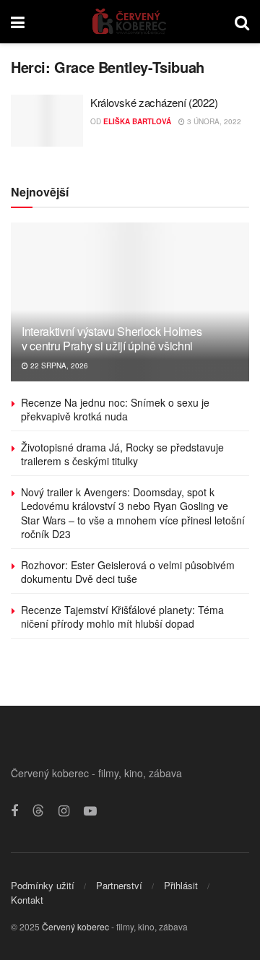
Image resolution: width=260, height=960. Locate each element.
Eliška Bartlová (137, 121)
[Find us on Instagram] (63, 811)
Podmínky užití (42, 885)
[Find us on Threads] (38, 811)
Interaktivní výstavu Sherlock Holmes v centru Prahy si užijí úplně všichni (112, 339)
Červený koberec (75, 926)
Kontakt (27, 900)
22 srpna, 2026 (58, 365)
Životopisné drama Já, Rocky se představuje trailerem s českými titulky (122, 454)
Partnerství (119, 885)
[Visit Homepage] (129, 21)
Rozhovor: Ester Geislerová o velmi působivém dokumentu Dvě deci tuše (128, 572)
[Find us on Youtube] (90, 811)
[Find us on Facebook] (14, 811)
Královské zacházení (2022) (153, 102)
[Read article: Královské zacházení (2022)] (47, 121)
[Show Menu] (18, 21)
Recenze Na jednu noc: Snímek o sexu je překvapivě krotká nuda (115, 409)
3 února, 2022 (213, 121)
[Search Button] (242, 21)
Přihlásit (181, 885)
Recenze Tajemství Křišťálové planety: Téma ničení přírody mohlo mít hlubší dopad (122, 616)
